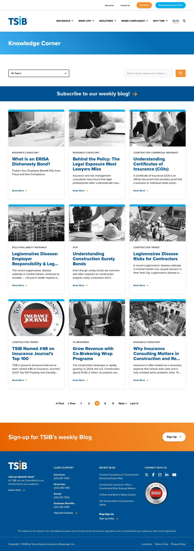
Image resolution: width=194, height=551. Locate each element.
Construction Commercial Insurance (155, 152)
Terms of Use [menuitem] (161, 544)
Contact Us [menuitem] (125, 5)
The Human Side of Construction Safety (116, 502)
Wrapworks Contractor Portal (170, 5)
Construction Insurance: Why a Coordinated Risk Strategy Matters (117, 486)
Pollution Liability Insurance (29, 247)
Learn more (14, 490)
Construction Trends (146, 247)
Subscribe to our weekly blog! (94, 93)
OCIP (75, 247)
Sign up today (107, 518)
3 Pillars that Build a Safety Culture (117, 494)
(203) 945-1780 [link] (62, 488)
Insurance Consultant (25, 152)
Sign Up (172, 437)
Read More (18, 190)
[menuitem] (65, 21)
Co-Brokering (81, 342)
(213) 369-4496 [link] (61, 507)
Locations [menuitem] (147, 544)
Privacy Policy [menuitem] (178, 544)
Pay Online (144, 5)
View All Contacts (64, 513)
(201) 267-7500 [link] (62, 478)
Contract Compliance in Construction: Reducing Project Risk (119, 476)
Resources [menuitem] (109, 5)
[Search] (181, 73)
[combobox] (149, 73)
